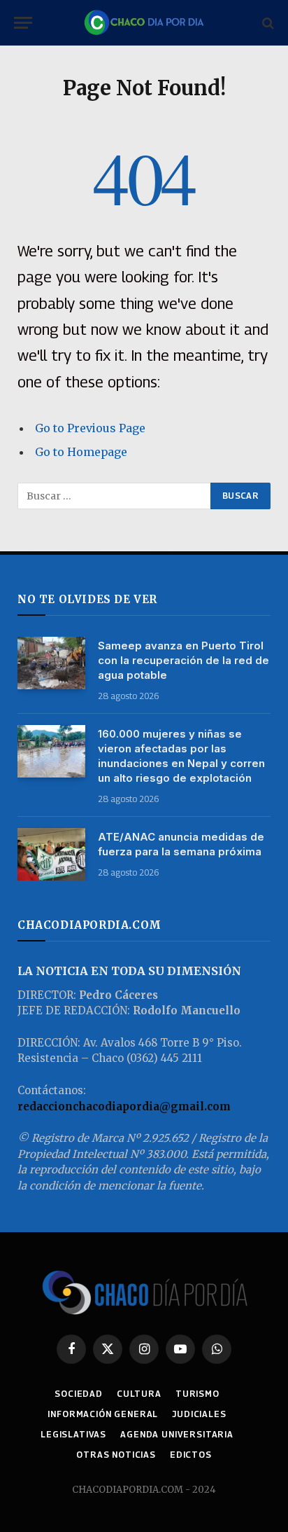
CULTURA (139, 1393)
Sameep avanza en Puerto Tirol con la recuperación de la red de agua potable (183, 660)
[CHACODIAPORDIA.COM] (144, 23)
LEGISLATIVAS (73, 1434)
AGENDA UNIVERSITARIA (176, 1434)
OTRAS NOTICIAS (116, 1454)
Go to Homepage (81, 452)
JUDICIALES (199, 1414)
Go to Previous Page (90, 428)
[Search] (266, 23)
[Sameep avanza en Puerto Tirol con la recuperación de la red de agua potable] (51, 663)
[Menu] (23, 23)
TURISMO (197, 1393)
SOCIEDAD (79, 1393)
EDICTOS (191, 1454)
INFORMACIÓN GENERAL (103, 1414)
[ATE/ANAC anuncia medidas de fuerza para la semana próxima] (51, 854)
